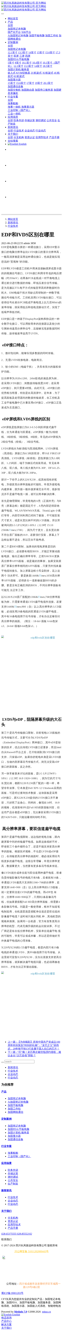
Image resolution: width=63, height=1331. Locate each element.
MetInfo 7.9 (20, 1311)
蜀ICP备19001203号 (12, 1293)
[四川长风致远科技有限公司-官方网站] (31, 6)
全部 (10, 25)
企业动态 (13, 1074)
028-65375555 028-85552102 (16, 1233)
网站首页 (13, 18)
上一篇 (34, 1045)
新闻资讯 (13, 222)
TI (10, 530)
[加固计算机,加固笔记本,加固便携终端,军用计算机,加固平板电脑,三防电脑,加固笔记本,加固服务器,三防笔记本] (31, 666)
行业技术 (13, 226)
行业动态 (13, 1077)
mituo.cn (46, 1311)
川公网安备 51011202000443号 (31, 1251)
